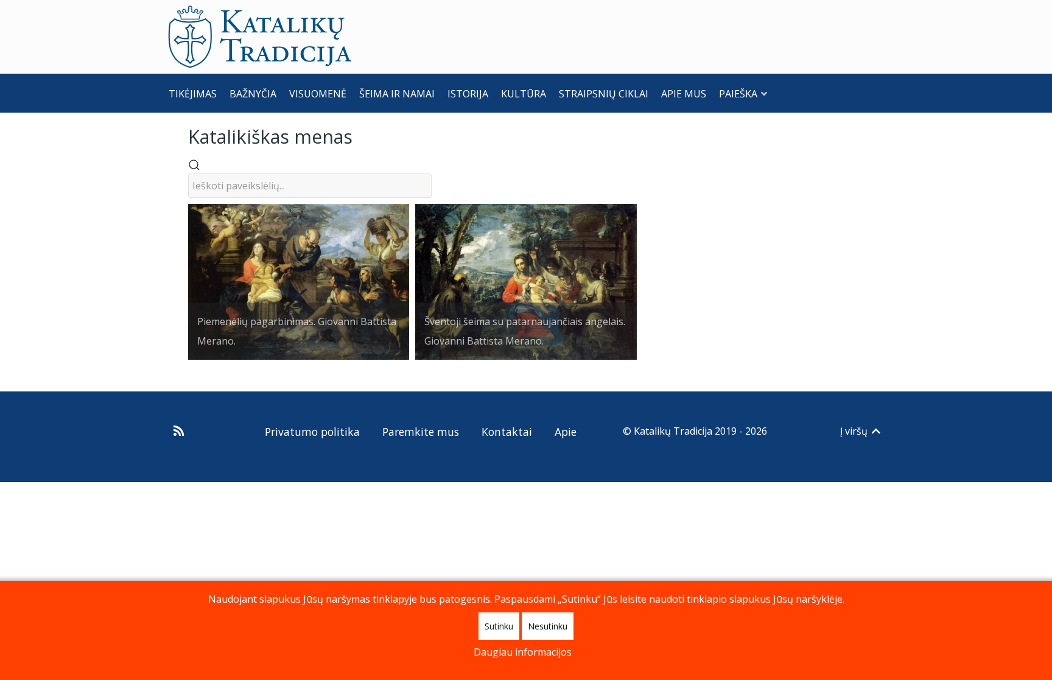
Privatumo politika (312, 431)
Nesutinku (547, 626)
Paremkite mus (420, 431)
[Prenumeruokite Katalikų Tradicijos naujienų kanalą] (180, 431)
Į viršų (855, 431)
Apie (566, 431)
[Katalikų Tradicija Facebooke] (204, 431)
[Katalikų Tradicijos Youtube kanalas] (225, 431)
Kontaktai (507, 431)
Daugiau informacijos (523, 652)
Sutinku (499, 626)
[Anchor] (361, 135)
